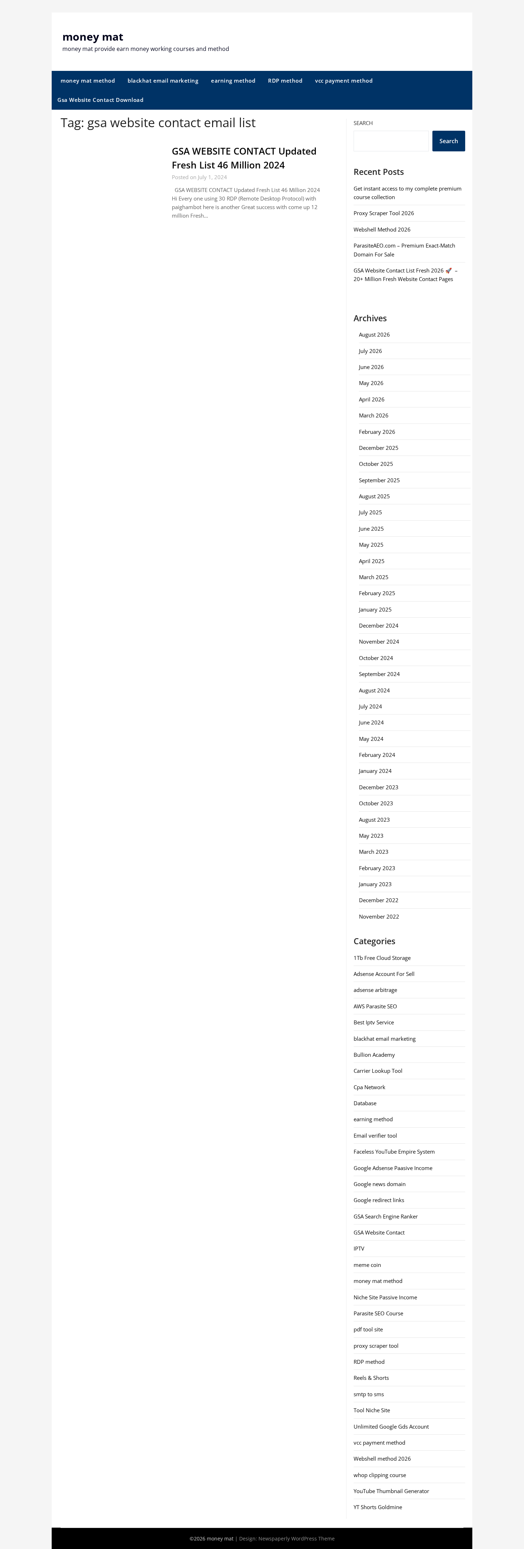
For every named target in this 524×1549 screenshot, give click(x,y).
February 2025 (377, 593)
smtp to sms (369, 1394)
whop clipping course (380, 1474)
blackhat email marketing (163, 80)
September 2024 (379, 673)
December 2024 (379, 625)
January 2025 (375, 609)
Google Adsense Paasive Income (393, 1167)
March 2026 (374, 415)
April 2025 (372, 561)
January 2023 (375, 884)
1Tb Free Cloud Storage (382, 957)
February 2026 (377, 431)
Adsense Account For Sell (384, 973)
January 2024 (375, 770)
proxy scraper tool (376, 1345)
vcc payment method (344, 80)
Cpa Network (369, 1087)
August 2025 (374, 496)
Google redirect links (379, 1200)
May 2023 (371, 835)
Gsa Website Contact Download (100, 99)
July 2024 (370, 706)
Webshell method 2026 (382, 1458)
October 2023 (376, 803)
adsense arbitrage (375, 989)
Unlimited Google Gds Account (391, 1426)
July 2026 (370, 350)
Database (365, 1103)
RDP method (285, 80)
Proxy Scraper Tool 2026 (384, 213)
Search (363, 122)
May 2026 (371, 382)
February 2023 (377, 868)
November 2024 (379, 641)
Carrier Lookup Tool (378, 1070)
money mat (92, 36)
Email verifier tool (375, 1135)
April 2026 (372, 399)
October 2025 (376, 463)
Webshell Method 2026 (382, 229)
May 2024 (371, 738)
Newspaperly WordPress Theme (296, 1538)
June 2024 (371, 722)
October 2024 (376, 657)
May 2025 (371, 544)
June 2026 (371, 366)
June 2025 (371, 528)
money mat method (88, 80)
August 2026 (374, 334)
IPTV (359, 1248)
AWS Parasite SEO (375, 1006)
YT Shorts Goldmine (378, 1507)
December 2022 (379, 900)
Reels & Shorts (371, 1377)
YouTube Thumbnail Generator (391, 1491)
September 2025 (379, 480)
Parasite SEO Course (378, 1313)
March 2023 (374, 851)
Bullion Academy (374, 1054)
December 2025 (379, 447)
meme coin (367, 1264)
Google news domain (380, 1183)
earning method (233, 80)
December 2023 (379, 787)
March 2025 (374, 577)
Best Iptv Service (374, 1022)
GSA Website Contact (379, 1232)
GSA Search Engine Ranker (386, 1216)
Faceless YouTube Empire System (394, 1151)
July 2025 (370, 512)
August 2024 (374, 690)
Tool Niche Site (372, 1410)
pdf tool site (368, 1329)
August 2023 (374, 819)
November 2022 (379, 916)
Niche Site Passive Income (385, 1297)
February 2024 (377, 754)
